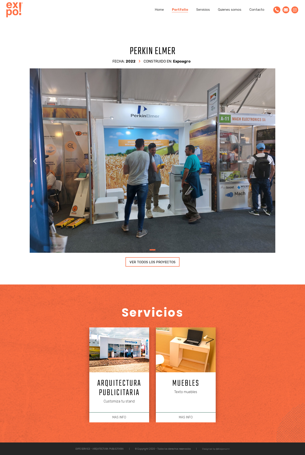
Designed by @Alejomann (216, 449)
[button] (270, 161)
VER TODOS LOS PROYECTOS (152, 262)
